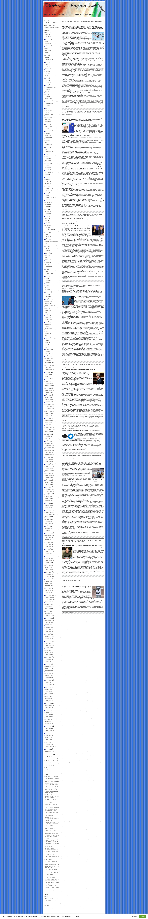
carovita (47, 82)
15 (44, 763)
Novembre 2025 (48, 365)
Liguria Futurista (48, 197)
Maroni (46, 204)
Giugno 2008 (48, 735)
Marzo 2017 (47, 549)
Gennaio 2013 (48, 638)
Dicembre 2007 (48, 746)
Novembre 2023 (48, 408)
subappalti (47, 314)
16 (46, 763)
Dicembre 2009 (48, 703)
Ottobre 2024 (48, 388)
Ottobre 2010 (48, 686)
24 (49, 765)
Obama (46, 231)
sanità (46, 294)
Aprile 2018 (47, 526)
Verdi (46, 335)
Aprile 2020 (47, 484)
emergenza (47, 117)
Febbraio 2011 (48, 679)
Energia (47, 119)
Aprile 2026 (47, 356)
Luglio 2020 (47, 479)
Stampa (46, 310)
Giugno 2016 (48, 565)
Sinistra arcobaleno (49, 305)
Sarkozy (47, 296)
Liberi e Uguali (48, 192)
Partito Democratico (49, 245)
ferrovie (46, 135)
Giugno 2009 (48, 714)
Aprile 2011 (47, 675)
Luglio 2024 (47, 394)
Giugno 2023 (48, 417)
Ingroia (46, 177)
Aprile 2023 (47, 420)
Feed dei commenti (49, 900)
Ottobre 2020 (48, 473)
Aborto (46, 34)
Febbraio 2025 (48, 381)
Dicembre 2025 (48, 364)
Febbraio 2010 (48, 700)
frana (46, 149)
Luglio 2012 (47, 649)
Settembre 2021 (48, 454)
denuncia (47, 103)
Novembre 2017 (48, 535)
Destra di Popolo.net (74, 10)
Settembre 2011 (48, 666)
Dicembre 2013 (48, 618)
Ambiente (47, 45)
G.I (48, 905)
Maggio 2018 (48, 525)
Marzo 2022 (47, 443)
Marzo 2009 (47, 719)
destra (46, 105)
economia (47, 114)
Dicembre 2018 (48, 512)
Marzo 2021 (47, 464)
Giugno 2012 (48, 650)
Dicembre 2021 (48, 448)
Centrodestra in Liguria (50, 87)
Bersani (46, 61)
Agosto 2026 (48, 349)
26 (53, 765)
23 (46, 765)
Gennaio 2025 (48, 383)
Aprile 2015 (47, 590)
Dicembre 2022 (48, 427)
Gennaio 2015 (48, 595)
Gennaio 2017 (48, 553)
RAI (46, 269)
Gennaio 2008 (48, 744)
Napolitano (47, 223)
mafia (46, 199)
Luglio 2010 (47, 691)
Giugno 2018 (48, 523)
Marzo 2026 (47, 358)
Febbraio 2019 (48, 509)
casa (46, 84)
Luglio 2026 (47, 351)
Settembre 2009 (48, 709)
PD (46, 246)
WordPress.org (48, 902)
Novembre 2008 (48, 726)
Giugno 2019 (48, 502)
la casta (46, 181)
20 (55, 763)
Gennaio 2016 (48, 574)
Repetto (47, 280)
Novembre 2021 (48, 450)
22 (44, 765)
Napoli (46, 222)
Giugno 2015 (48, 587)
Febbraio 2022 (48, 445)
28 (57, 765)
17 (49, 763)
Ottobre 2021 (48, 452)
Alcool (46, 38)
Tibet (46, 321)
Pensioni (47, 252)
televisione (47, 315)
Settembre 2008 (48, 730)
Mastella (47, 206)
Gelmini (46, 156)
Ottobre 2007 (48, 749)
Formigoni (47, 146)
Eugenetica (47, 124)
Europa (46, 126)
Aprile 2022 (47, 441)
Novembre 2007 (48, 748)
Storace (46, 312)
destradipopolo (48, 107)
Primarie (47, 262)
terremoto (47, 317)
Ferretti (46, 133)
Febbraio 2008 (48, 742)
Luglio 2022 (47, 436)
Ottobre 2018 (48, 516)
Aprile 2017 (47, 548)
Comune (47, 93)
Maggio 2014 (48, 610)
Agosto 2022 (48, 434)
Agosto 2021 (48, 456)
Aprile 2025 (47, 378)
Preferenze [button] (135, 916)
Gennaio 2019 (48, 510)
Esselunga (47, 121)
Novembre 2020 (48, 472)
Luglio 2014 (47, 606)
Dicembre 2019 (48, 491)
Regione (47, 276)
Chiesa (46, 89)
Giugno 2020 (48, 480)
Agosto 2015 (48, 583)
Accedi (46, 896)
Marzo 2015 (47, 592)
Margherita (47, 202)
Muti (46, 220)
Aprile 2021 (47, 463)
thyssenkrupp (48, 319)
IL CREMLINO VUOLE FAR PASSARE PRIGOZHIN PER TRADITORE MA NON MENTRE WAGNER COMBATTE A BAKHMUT (81, 541)
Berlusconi (47, 59)
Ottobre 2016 (48, 558)
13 (55, 760)
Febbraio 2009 (48, 721)
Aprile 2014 (47, 611)
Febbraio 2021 (48, 466)
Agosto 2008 (48, 732)
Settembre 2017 (48, 539)
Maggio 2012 (48, 652)
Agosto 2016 (48, 562)
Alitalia (46, 43)
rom (46, 284)
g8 (45, 154)
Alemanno (47, 39)
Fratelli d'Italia (48, 151)
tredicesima (47, 322)
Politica (67, 211)
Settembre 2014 (48, 602)
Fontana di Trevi (48, 144)
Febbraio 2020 (48, 487)
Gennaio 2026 (48, 362)
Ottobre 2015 (48, 579)
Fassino (47, 128)
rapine (46, 271)
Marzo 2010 (47, 698)
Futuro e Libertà (48, 153)
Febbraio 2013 (48, 636)
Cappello (47, 77)
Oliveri (46, 234)
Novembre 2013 (48, 620)
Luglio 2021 (47, 457)
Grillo (46, 169)
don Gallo (47, 112)
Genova (47, 158)
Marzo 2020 (47, 486)
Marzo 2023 (47, 422)
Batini (46, 57)
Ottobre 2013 (48, 622)
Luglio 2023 (47, 415)
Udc (46, 326)
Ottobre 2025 (48, 367)
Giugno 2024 (48, 395)
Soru (46, 307)
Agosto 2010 (48, 689)
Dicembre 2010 (48, 682)
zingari (46, 344)
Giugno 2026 (48, 353)
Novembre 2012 (48, 641)
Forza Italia (47, 147)
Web (46, 340)
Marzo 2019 (47, 507)
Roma (46, 285)
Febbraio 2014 (48, 615)
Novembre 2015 (48, 578)
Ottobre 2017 (48, 537)
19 (53, 763)
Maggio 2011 (48, 673)
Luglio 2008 (47, 733)
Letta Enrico (47, 190)
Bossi (46, 66)
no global (47, 225)
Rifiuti (46, 282)
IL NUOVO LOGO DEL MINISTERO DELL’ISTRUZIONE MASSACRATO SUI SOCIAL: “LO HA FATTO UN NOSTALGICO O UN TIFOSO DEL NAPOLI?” (80, 426)
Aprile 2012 (47, 654)
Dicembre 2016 (48, 555)
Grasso (46, 165)
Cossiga (47, 96)
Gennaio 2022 (48, 447)
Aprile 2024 (47, 399)
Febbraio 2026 (48, 360)
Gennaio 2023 (48, 425)
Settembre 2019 (48, 496)
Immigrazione (48, 172)
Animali (46, 48)
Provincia (47, 266)
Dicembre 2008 (48, 725)
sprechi (46, 308)
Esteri (46, 123)
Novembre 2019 (48, 493)
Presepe (47, 260)
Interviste (47, 179)
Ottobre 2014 (48, 601)
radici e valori (48, 268)
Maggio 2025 (48, 376)
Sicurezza (47, 301)
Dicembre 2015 (48, 576)
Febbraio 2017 (48, 551)
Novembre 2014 (48, 599)
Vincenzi (47, 337)
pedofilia (47, 250)
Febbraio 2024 (48, 402)
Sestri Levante (48, 299)
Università (47, 328)
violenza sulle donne (49, 338)
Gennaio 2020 (48, 489)
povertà (46, 259)
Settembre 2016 (48, 560)
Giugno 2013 (48, 629)
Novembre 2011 (48, 663)
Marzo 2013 (47, 634)
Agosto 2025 (48, 371)
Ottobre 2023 (48, 410)
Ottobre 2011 (48, 664)
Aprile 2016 (47, 569)
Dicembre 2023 (48, 406)
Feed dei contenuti (49, 898)
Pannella (47, 236)
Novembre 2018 (48, 514)
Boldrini (46, 64)
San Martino (47, 291)
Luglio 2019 (47, 500)
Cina (46, 91)
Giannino (47, 160)
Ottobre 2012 (48, 643)
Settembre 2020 (48, 475)
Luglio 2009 (47, 712)
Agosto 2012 (48, 647)
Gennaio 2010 (48, 702)
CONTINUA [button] (142, 916)
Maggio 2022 (48, 440)
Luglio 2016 (47, 564)
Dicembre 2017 (48, 533)
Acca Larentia (48, 36)
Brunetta (47, 69)
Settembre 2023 (48, 411)
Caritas (46, 80)
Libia (46, 193)
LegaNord (47, 188)
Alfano (46, 41)
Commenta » (72, 211)
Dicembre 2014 (48, 597)
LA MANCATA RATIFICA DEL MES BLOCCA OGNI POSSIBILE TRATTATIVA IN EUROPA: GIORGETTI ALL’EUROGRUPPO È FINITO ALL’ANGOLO (81, 456)
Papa (46, 238)
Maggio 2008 (48, 737)
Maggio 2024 (48, 397)
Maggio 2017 (48, 546)
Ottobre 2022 (48, 431)
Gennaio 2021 (48, 468)
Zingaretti (47, 342)
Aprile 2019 (47, 505)
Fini (46, 139)
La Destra (47, 183)
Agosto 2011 (47, 668)
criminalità (47, 100)
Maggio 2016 (48, 567)
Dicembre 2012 (48, 640)
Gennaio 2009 (48, 723)
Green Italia (47, 167)
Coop (46, 94)
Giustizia (47, 162)
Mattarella (47, 208)
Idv (45, 170)
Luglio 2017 (47, 542)
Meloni (46, 209)
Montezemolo (48, 213)
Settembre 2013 (48, 624)
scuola (46, 298)
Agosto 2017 (48, 541)
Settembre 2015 (48, 581)
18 (51, 763)
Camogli (47, 73)
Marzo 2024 (47, 401)
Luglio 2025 (47, 372)
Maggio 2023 (48, 418)
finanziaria (47, 137)
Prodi (46, 264)
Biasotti (46, 62)
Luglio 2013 (47, 627)
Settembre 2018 (48, 518)
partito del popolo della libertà (51, 241)
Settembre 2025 (48, 369)
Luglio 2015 (47, 585)
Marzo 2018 (47, 528)
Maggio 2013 (48, 631)
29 (44, 767)
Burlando (47, 71)
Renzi (46, 278)
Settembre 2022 (48, 433)
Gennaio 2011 (48, 680)
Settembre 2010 (48, 687)
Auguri (46, 55)
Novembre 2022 (48, 429)
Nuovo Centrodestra (49, 229)
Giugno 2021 (48, 459)
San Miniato (47, 292)
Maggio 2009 (48, 716)
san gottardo (47, 289)
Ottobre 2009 (48, 707)
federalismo (47, 130)
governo (47, 163)
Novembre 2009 (48, 705)
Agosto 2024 (48, 392)
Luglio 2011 (47, 670)
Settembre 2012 (48, 645)
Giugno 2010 (48, 693)
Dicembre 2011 (48, 661)
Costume (47, 98)
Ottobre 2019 (48, 495)
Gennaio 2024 (48, 404)
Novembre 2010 (48, 684)
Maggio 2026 (48, 355)
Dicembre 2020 (48, 470)
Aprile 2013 (47, 633)
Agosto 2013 (48, 625)
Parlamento (47, 239)
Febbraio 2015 (48, 594)
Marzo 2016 (47, 571)
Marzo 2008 (47, 741)
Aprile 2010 (47, 696)
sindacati (47, 303)
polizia (46, 255)
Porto (46, 257)
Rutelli (46, 287)
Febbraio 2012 (48, 657)
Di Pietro (47, 108)
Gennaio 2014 (48, 617)
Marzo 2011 (47, 677)
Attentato (47, 54)
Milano (46, 211)
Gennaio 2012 (48, 659)
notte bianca (47, 227)
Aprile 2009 (47, 718)
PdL (46, 248)
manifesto (47, 200)
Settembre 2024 (48, 390)
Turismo (47, 324)
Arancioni (47, 50)
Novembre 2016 (48, 556)
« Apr (45, 769)
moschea (47, 216)
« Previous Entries (65, 615)
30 (46, 767)
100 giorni (47, 32)
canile (46, 75)
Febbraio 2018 (48, 530)
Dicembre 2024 (48, 385)
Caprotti (47, 78)
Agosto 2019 (48, 498)
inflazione (47, 176)
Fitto (46, 142)
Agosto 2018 (48, 519)
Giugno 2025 (48, 374)
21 (57, 763)
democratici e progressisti (50, 101)
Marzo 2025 (47, 379)
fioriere (46, 140)
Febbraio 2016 (48, 572)
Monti (46, 215)
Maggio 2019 (48, 503)
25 (51, 765)
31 (49, 767)
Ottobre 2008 (48, 728)
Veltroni (46, 331)
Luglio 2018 (47, 521)
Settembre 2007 (48, 751)
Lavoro (46, 186)
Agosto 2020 (48, 477)
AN (46, 46)
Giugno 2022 (48, 438)
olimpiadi (47, 232)
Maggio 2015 (48, 588)
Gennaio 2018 (48, 532)
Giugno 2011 (48, 672)
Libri (46, 195)
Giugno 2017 (48, 544)
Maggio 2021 (48, 461)
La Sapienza (48, 185)
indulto (46, 174)
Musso (46, 218)
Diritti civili (47, 110)
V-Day (46, 330)
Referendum (47, 275)
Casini (46, 85)
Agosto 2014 (48, 604)
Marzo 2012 (47, 656)
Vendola (47, 333)
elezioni (47, 116)
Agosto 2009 (48, 710)
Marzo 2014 (47, 613)
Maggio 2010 (48, 695)
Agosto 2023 (48, 413)
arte (46, 52)
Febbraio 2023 (48, 424)
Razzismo (47, 273)
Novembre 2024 (48, 387)
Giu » (48, 769)
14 (57, 760)
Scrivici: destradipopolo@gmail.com (51, 27)
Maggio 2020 (48, 482)
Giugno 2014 (48, 608)
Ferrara (46, 131)
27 (55, 765)
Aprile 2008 (47, 739)
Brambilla (47, 68)
